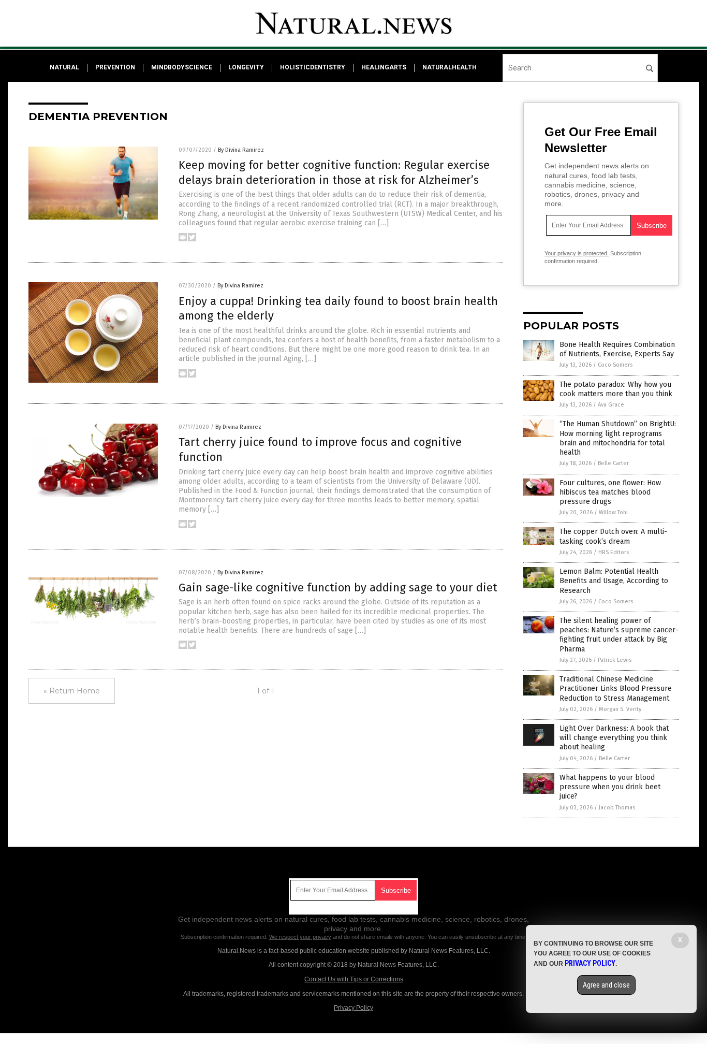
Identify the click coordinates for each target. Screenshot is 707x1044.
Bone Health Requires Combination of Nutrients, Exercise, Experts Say (617, 349)
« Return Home (71, 690)
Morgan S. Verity (620, 709)
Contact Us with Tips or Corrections (353, 979)
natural (64, 67)
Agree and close (606, 985)
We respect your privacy (300, 937)
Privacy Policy (353, 1007)
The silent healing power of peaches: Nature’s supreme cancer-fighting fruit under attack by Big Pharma (619, 635)
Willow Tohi (613, 512)
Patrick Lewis (614, 660)
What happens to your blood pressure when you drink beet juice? (609, 787)
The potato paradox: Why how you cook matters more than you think (615, 389)
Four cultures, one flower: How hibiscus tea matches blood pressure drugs (610, 492)
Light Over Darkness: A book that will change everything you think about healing (614, 737)
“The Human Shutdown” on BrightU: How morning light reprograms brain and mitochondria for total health (617, 438)
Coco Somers (615, 364)
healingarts (383, 67)
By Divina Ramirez (241, 150)
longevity (246, 67)
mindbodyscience (181, 67)
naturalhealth (449, 67)
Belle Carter (613, 463)
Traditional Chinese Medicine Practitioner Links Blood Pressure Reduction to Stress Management (615, 688)
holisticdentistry (312, 67)
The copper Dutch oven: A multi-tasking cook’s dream (613, 536)
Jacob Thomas (617, 807)
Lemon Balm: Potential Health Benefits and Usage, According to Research (613, 580)
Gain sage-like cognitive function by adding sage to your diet (338, 587)
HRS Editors (613, 552)
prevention (115, 67)
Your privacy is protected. (576, 253)
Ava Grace (611, 404)
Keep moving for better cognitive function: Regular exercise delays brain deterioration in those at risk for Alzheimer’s (334, 172)
